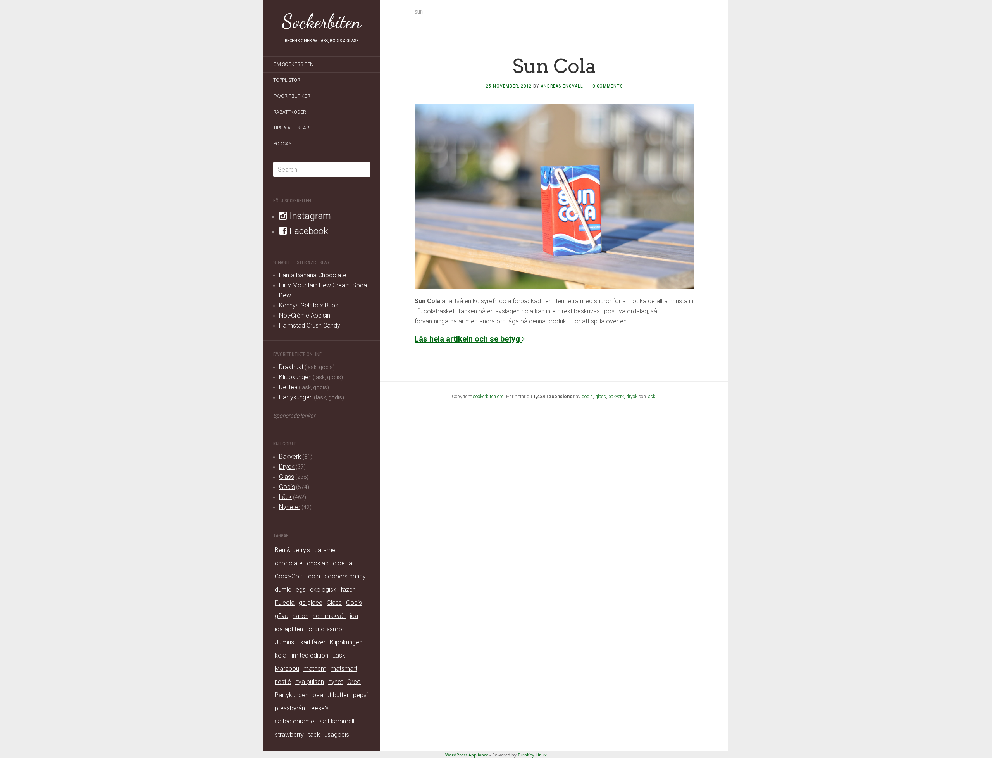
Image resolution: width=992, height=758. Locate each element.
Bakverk (290, 456)
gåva (281, 616)
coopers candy (345, 576)
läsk (651, 396)
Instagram (309, 216)
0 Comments (607, 86)
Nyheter (289, 507)
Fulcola (284, 602)
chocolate (289, 563)
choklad (318, 563)
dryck (631, 396)
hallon (300, 616)
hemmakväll (329, 616)
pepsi (360, 695)
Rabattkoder (289, 112)
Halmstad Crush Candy (309, 325)
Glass (286, 476)
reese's (319, 708)
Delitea (288, 387)
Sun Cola (554, 66)
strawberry (289, 734)
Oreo (354, 681)
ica (354, 616)
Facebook (307, 231)
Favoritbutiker (291, 96)
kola (280, 655)
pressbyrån (290, 708)
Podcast (283, 144)
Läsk (285, 497)
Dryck (286, 466)
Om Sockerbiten (293, 64)
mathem (314, 668)
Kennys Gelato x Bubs (308, 305)
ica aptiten (289, 629)
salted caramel (295, 721)
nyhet (335, 681)
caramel (325, 550)
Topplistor (286, 80)
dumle (283, 589)
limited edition (309, 655)
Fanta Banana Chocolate (312, 275)
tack (314, 734)
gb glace (310, 602)
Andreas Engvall (562, 86)
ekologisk (323, 589)
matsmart (344, 668)
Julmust (285, 642)
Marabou (287, 668)
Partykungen (296, 397)
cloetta (342, 563)
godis (587, 396)
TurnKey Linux (532, 755)
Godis (287, 486)
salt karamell (337, 721)
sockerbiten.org (488, 396)
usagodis (336, 734)
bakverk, (617, 396)
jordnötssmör (325, 629)
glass (600, 396)
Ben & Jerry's (292, 550)
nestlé (283, 681)
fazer (348, 589)
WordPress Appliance (466, 755)
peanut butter (331, 695)
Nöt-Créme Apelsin (304, 315)
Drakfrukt (291, 367)
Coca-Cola (289, 576)
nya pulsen (309, 681)
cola (314, 576)
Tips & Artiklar (291, 128)
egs (301, 589)
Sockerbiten (322, 21)
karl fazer (313, 642)
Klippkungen (295, 377)
